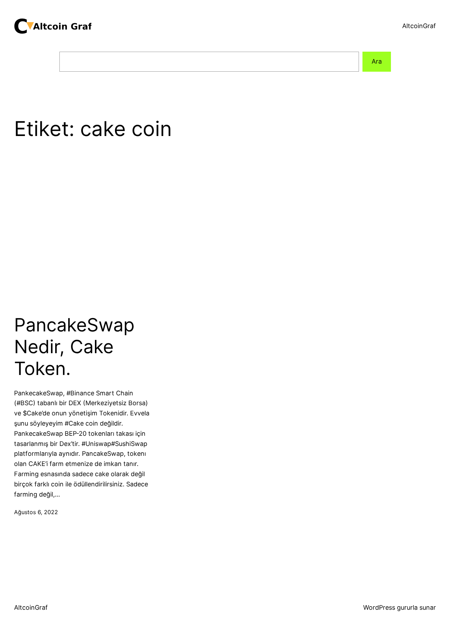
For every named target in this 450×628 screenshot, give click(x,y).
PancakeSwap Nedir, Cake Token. (74, 347)
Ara (377, 61)
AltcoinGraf (419, 26)
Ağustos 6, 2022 (36, 512)
